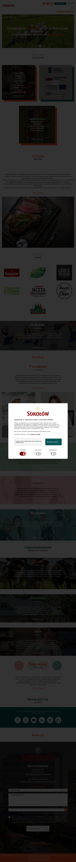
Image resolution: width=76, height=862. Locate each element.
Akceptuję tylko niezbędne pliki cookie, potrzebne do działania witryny (28, 442)
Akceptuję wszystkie (52, 442)
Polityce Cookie (35, 434)
